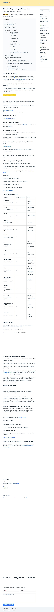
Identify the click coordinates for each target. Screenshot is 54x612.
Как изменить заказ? (13, 66)
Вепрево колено (16, 44)
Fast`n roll (14, 43)
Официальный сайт (10, 24)
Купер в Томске (44, 59)
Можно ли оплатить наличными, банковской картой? (20, 63)
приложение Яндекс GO (20, 79)
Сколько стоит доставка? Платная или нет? (19, 61)
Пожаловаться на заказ (14, 68)
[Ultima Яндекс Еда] (8, 536)
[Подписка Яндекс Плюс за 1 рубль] (19, 536)
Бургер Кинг (15, 33)
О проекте (4, 610)
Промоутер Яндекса (30, 577)
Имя (4, 590)
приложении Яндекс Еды (9, 372)
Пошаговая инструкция (8, 110)
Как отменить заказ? (13, 65)
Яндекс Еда (19, 11)
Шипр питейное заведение (19, 47)
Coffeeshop (15, 51)
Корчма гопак (15, 32)
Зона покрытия (9, 55)
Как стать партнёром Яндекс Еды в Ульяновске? (17, 69)
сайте (34, 371)
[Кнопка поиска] (48, 10)
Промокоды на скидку (11, 27)
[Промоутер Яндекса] (31, 536)
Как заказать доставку (11, 22)
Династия (14, 41)
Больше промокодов (7, 146)
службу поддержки (21, 417)
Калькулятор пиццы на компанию (43, 52)
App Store (10, 126)
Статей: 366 (5, 488)
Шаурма (14, 36)
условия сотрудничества (27, 445)
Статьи (8, 610)
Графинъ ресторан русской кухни (20, 52)
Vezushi (14, 35)
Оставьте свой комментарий (8, 594)
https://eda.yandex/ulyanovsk (9, 118)
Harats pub (14, 40)
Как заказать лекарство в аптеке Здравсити (44, 32)
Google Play (25, 124)
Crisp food (15, 49)
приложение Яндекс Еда (13, 77)
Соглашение (12, 610)
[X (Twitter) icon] (3, 486)
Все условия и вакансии (8, 190)
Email (22, 590)
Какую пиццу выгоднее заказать (43, 42)
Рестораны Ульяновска (11, 30)
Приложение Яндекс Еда (11, 26)
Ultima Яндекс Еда (6, 577)
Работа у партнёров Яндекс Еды (13, 29)
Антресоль (15, 54)
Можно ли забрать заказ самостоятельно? (18, 60)
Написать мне (16, 483)
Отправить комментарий (8, 604)
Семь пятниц (15, 38)
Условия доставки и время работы (13, 57)
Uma (14, 46)
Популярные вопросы (11, 58)
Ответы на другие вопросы (9, 437)
